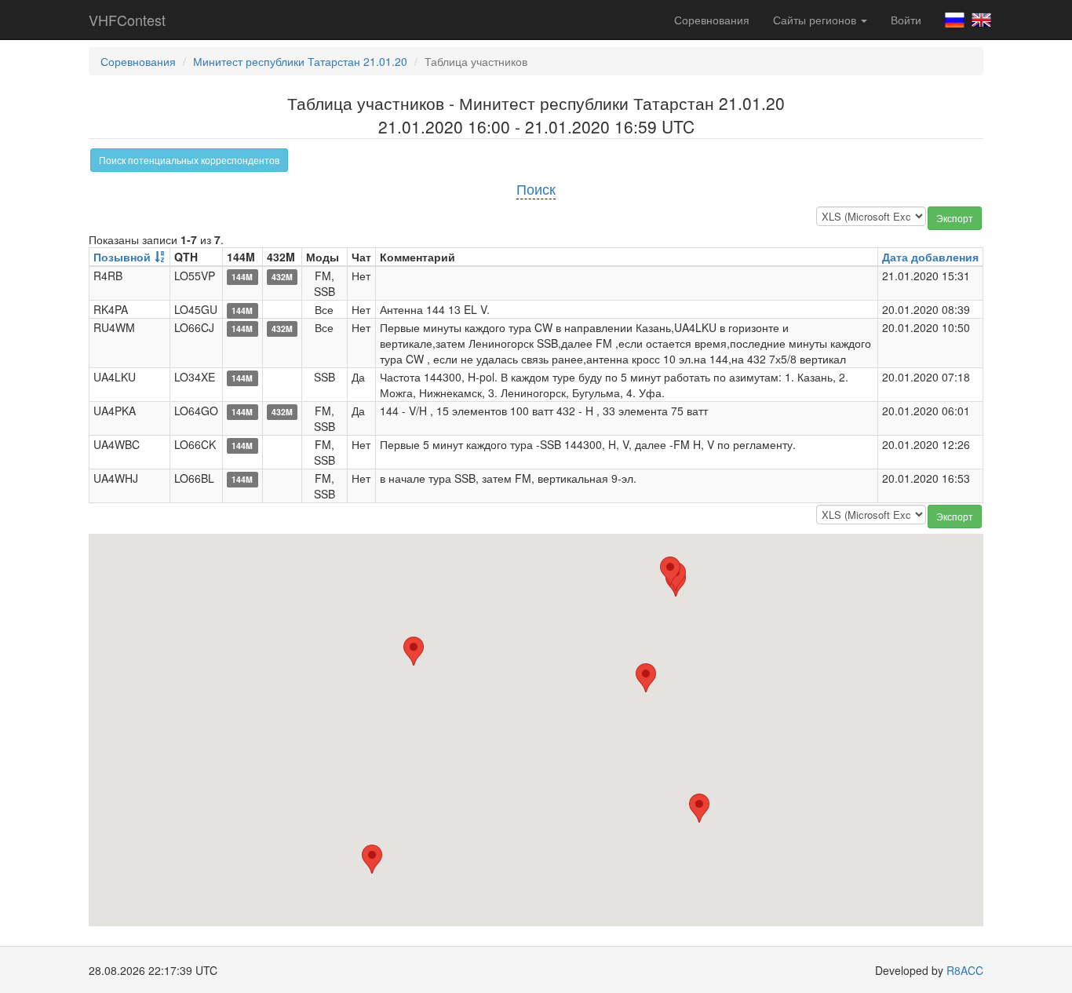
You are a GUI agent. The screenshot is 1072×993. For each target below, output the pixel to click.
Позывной (122, 257)
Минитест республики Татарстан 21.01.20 (300, 61)
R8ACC (964, 970)
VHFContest (127, 19)
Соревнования (711, 19)
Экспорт (954, 218)
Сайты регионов (816, 19)
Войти (906, 19)
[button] (646, 677)
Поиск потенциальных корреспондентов (189, 159)
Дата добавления (930, 257)
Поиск (536, 188)
